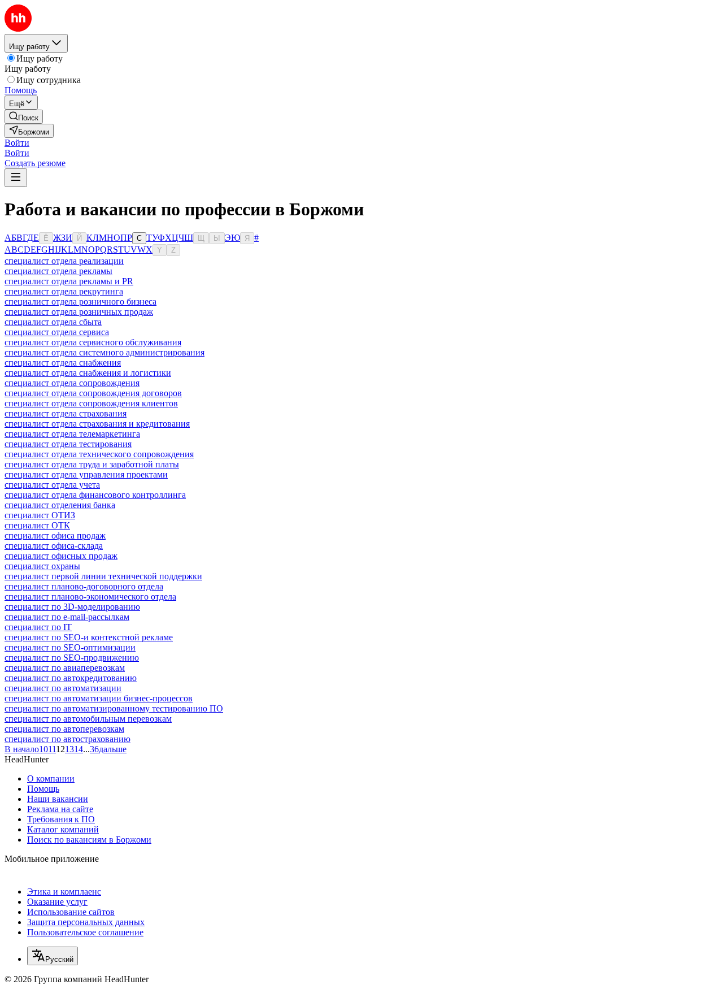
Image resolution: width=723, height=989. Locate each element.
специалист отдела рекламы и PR (69, 281)
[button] (17, 143)
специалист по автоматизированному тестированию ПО (114, 708)
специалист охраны (42, 566)
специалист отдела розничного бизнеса (80, 301)
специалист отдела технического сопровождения (99, 454)
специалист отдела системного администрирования (104, 352)
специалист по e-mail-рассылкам (67, 617)
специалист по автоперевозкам (64, 729)
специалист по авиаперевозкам (65, 668)
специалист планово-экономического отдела (90, 596)
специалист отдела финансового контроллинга (95, 495)
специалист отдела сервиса (57, 332)
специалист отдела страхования (66, 413)
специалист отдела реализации (64, 261)
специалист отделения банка (60, 505)
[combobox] (52, 956)
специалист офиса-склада (54, 545)
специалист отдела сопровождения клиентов (91, 403)
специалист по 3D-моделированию (72, 606)
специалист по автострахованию (67, 739)
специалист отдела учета (52, 484)
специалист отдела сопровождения (72, 383)
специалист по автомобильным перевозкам (88, 718)
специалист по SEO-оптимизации (70, 647)
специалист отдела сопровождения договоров (93, 393)
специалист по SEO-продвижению (72, 657)
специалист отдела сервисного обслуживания (93, 342)
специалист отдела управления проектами (86, 474)
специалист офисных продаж (61, 556)
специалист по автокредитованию (71, 678)
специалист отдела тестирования (68, 444)
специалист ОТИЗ (40, 515)
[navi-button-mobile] (16, 177)
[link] (24, 117)
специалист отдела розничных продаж (79, 311)
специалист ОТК (37, 525)
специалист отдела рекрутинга (64, 291)
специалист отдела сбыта (53, 322)
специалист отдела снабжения (63, 362)
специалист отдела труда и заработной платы (92, 464)
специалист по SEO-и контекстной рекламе (89, 637)
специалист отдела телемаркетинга (72, 434)
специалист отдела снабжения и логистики (88, 373)
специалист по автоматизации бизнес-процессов (99, 698)
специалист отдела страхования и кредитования (97, 423)
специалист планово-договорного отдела (84, 586)
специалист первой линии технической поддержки (103, 576)
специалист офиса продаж (55, 535)
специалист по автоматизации (63, 688)
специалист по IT (38, 627)
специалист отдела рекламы (58, 271)
